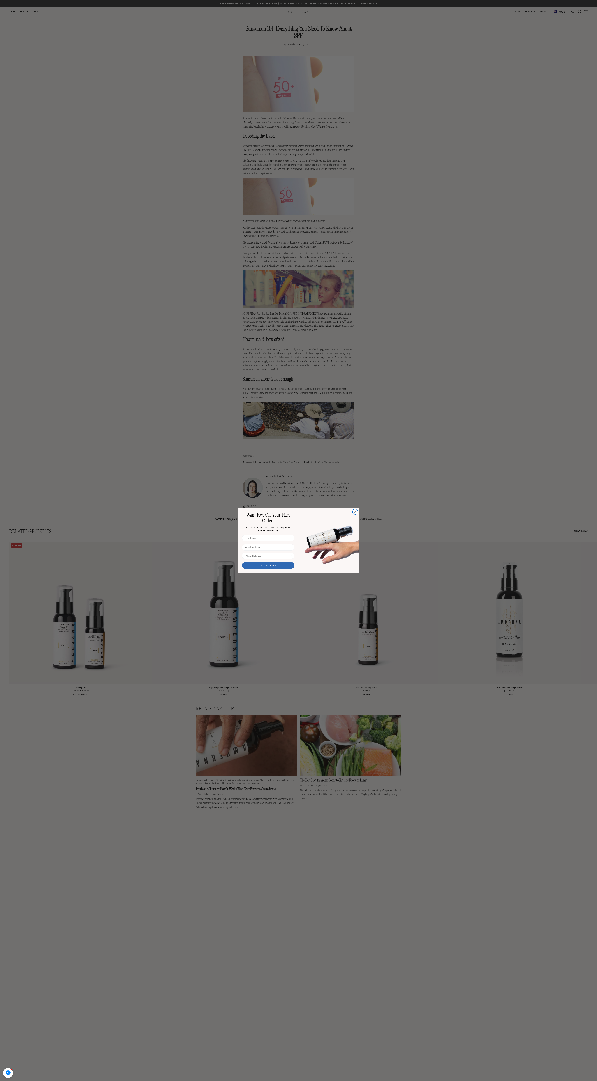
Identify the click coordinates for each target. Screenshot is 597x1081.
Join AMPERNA (268, 565)
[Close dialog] (355, 511)
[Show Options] (291, 556)
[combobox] (267, 556)
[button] (8, 1073)
